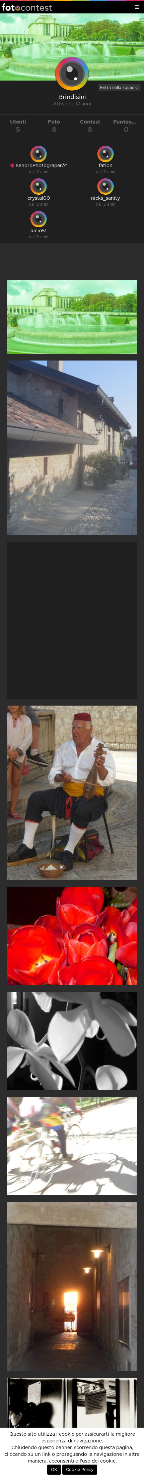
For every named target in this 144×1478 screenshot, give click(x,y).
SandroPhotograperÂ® (40, 165)
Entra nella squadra (119, 88)
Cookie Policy (79, 1470)
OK (54, 1470)
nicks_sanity (105, 198)
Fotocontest (27, 7)
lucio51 (38, 231)
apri (72, 317)
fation (106, 165)
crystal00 (38, 198)
